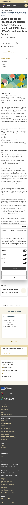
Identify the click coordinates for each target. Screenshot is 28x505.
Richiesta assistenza (5, 483)
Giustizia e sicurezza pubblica (7, 431)
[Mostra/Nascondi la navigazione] (1, 5)
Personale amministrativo (6, 414)
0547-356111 (12, 472)
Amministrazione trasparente (7, 484)
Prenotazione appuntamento (7, 479)
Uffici (2, 408)
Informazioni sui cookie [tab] (22, 230)
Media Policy (4, 503)
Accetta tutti (14, 268)
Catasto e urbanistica (5, 427)
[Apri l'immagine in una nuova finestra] (14, 81)
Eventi (2, 455)
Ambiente (3, 422)
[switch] (25, 255)
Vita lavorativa (4, 439)
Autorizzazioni (4, 425)
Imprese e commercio (5, 433)
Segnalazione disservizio (6, 481)
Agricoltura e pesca (5, 420)
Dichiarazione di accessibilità (7, 490)
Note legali (3, 489)
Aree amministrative (5, 405)
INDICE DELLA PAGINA (5, 58)
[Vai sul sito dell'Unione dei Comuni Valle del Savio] (8, 398)
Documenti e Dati (4, 411)
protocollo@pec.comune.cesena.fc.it (11, 471)
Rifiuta (14, 277)
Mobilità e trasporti (5, 434)
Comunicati (3, 447)
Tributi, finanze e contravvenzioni (8, 437)
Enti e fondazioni (4, 409)
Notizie (2, 445)
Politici (2, 412)
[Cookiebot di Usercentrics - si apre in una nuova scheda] (21, 227)
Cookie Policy (4, 487)
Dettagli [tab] (12, 230)
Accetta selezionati (14, 273)
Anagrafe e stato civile (6, 423)
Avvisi (2, 449)
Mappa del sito (11, 503)
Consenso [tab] (4, 230)
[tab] (11, 341)
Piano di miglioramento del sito (7, 492)
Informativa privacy (5, 486)
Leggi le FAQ (3, 478)
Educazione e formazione (6, 430)
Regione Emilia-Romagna (7, 1)
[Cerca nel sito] (26, 5)
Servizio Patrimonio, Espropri (10, 289)
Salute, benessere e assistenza (7, 436)
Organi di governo (5, 406)
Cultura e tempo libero (6, 428)
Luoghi (2, 456)
